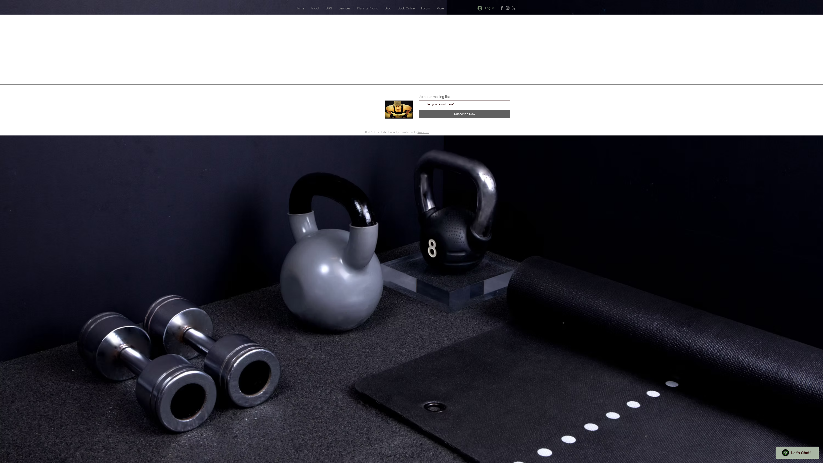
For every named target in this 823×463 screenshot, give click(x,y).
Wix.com (423, 132)
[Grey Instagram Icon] (507, 8)
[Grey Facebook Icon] (501, 8)
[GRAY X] (513, 8)
